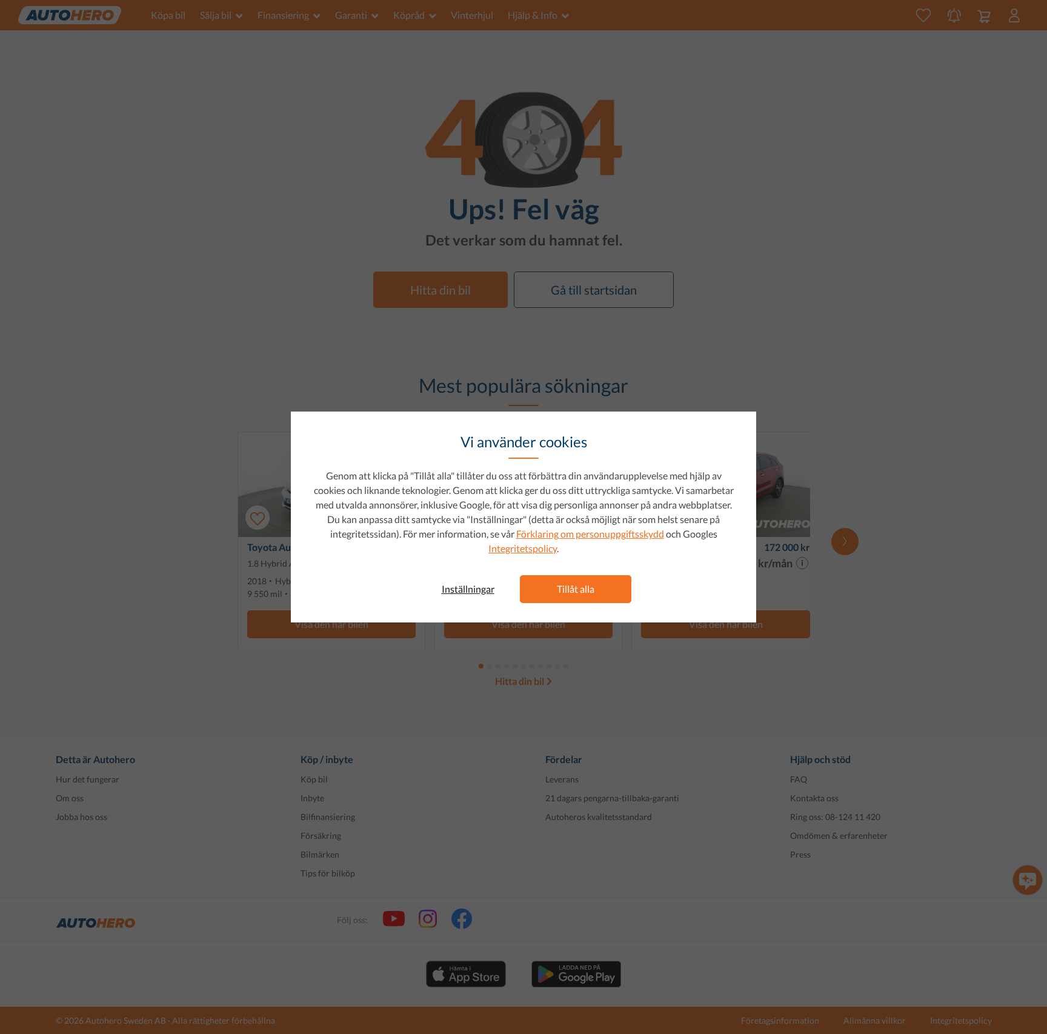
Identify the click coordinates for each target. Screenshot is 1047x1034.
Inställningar (468, 589)
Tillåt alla (575, 589)
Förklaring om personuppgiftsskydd (590, 533)
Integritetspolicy (522, 548)
